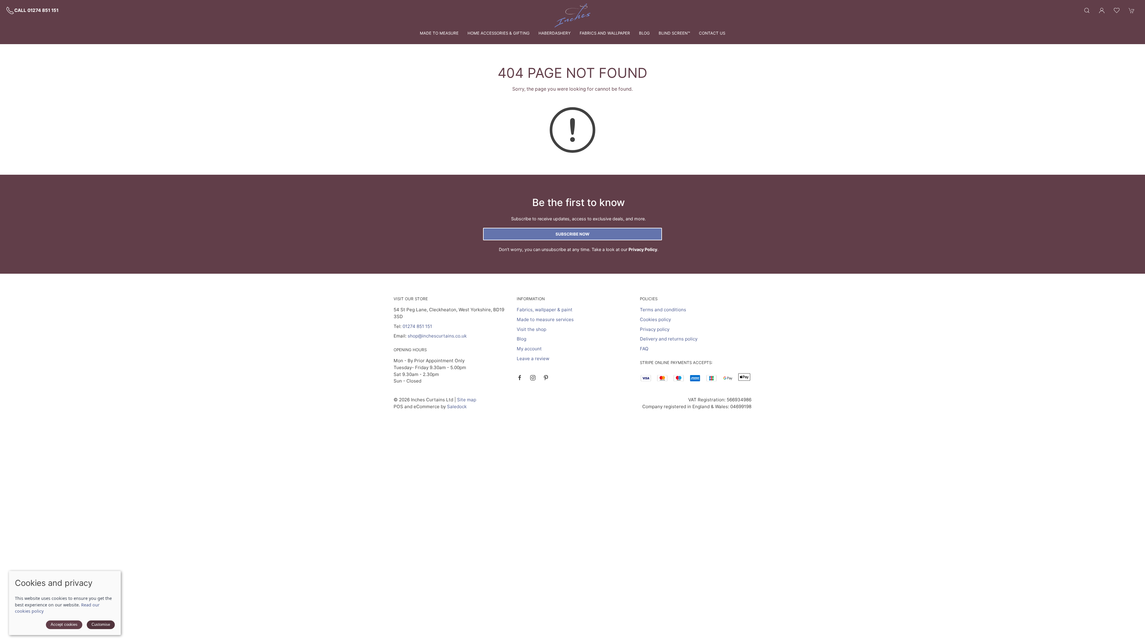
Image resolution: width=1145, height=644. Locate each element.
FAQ (644, 349)
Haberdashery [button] (555, 33)
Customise (101, 624)
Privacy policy (654, 329)
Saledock (457, 406)
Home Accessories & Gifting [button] (499, 33)
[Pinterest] (546, 378)
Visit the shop (531, 329)
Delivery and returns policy (668, 339)
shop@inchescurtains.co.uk (437, 336)
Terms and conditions (663, 309)
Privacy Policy (643, 249)
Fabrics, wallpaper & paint (544, 309)
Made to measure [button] (439, 33)
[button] (1086, 10)
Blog (644, 33)
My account (529, 349)
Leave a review (533, 358)
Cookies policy (655, 319)
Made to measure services (545, 319)
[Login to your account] (1101, 10)
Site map (466, 399)
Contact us (712, 33)
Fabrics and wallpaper (605, 33)
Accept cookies (64, 624)
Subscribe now (572, 234)
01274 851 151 (417, 326)
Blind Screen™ (674, 33)
